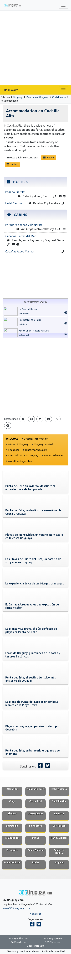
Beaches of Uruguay (37, 97)
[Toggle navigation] (63, 5)
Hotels (49, 157)
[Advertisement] (35, 47)
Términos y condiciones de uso (23, 951)
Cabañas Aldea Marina (19, 251)
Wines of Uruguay (18, 444)
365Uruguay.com (53, 938)
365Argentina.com (18, 938)
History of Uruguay (36, 449)
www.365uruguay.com (16, 908)
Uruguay (17, 97)
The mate (13, 449)
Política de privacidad (53, 951)
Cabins (13, 164)
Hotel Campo (13, 203)
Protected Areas (53, 455)
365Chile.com (52, 942)
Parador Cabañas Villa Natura (24, 224)
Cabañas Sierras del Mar (20, 236)
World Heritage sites (20, 461)
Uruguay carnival (43, 444)
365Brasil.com (18, 942)
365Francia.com (35, 945)
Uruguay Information (36, 438)
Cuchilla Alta (10, 90)
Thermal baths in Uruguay (23, 455)
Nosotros (36, 913)
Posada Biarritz (15, 192)
